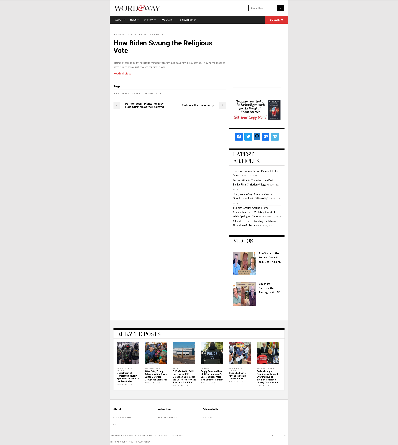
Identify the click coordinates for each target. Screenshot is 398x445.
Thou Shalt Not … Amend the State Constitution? (237, 376)
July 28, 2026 (263, 386)
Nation (120, 370)
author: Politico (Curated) (149, 35)
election (136, 94)
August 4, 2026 (236, 382)
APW (119, 369)
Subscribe (208, 418)
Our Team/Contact (123, 418)
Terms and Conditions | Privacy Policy (130, 442)
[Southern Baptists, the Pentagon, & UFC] (244, 304)
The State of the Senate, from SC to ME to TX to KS (270, 257)
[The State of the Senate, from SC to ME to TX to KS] (244, 274)
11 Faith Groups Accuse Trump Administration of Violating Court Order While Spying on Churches (256, 212)
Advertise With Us (167, 418)
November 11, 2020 (122, 35)
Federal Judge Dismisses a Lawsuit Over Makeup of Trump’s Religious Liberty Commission (267, 377)
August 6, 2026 (208, 383)
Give (115, 425)
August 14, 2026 (124, 385)
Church (205, 369)
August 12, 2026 (152, 383)
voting (159, 94)
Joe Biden (148, 94)
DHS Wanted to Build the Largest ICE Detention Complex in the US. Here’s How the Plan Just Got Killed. (184, 377)
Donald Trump (121, 94)
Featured (127, 369)
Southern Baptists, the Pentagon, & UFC (269, 288)
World (159, 369)
